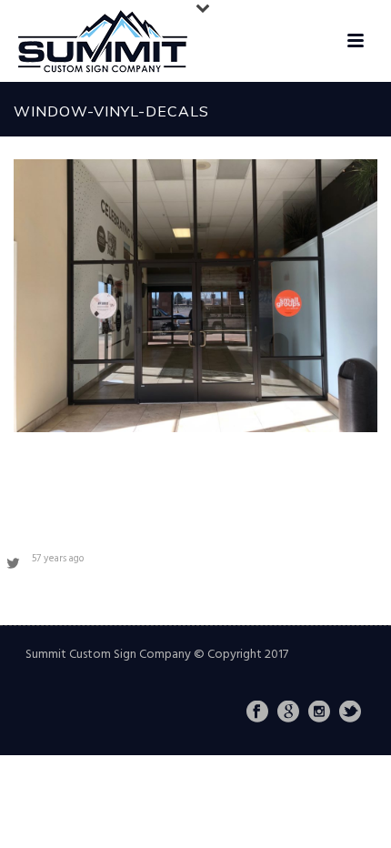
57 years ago (58, 558)
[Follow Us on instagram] (319, 713)
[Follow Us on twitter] (350, 713)
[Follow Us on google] (288, 713)
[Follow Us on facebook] (257, 713)
